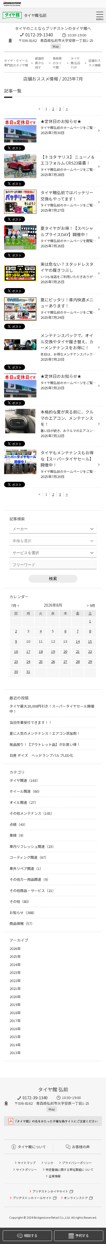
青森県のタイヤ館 (57, 62)
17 (28, 651)
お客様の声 (81, 1146)
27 (65, 661)
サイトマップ (27, 1162)
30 (16, 671)
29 (90, 661)
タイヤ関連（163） (25, 780)
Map (56, 46)
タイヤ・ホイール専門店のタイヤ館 (16, 62)
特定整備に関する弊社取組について (69, 1169)
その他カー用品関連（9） (30, 879)
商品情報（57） (22, 923)
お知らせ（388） (23, 912)
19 (53, 651)
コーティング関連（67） (29, 857)
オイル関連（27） (24, 802)
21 (78, 651)
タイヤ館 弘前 (35, 15)
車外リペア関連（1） (26, 868)
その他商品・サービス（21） (33, 890)
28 (78, 661)
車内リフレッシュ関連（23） (33, 846)
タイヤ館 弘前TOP (75, 62)
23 (16, 661)
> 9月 (91, 605)
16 (16, 651)
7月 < (15, 605)
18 (41, 651)
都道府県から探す (39, 62)
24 (28, 661)
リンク (48, 1162)
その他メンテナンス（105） (32, 813)
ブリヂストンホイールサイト (32, 1198)
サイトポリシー (26, 1169)
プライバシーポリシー (77, 1162)
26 (53, 661)
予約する (82, 1235)
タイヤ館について (32, 1146)
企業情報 (55, 1176)
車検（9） (18, 835)
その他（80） (20, 901)
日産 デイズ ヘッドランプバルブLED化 (41, 755)
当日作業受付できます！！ (31, 722)
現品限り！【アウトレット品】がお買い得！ (45, 744)
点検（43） (18, 824)
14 (78, 641)
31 (28, 671)
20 (65, 651)
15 (90, 641)
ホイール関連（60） (26, 791)
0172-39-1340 (39, 34)
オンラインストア (76, 1198)
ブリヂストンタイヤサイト (50, 1191)
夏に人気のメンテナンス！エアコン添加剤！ (45, 733)
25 (41, 661)
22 (90, 651)
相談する (30, 1235)
